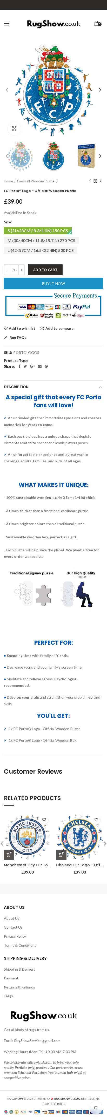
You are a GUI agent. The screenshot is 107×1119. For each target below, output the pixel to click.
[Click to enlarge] (14, 128)
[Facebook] (19, 366)
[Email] (39, 366)
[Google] (32, 366)
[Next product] (100, 181)
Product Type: (16, 361)
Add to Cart (45, 270)
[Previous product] (90, 181)
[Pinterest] (46, 366)
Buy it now (53, 283)
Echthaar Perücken (32, 1072)
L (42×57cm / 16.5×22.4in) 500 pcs (41, 250)
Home (8, 181)
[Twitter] (25, 366)
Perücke (21, 1067)
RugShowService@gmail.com (37, 1040)
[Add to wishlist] (44, 820)
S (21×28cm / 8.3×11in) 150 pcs (38, 230)
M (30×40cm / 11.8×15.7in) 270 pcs (41, 240)
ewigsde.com (43, 1062)
